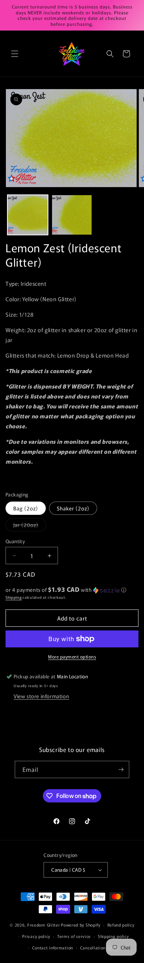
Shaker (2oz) (73, 508)
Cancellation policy (99, 947)
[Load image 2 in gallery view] (72, 215)
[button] (15, 54)
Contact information (52, 947)
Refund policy (120, 925)
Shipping (14, 597)
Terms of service (74, 936)
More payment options (72, 656)
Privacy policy (36, 936)
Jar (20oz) (29, 526)
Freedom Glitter (43, 925)
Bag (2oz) (25, 508)
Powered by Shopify (80, 925)
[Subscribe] (121, 769)
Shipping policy (113, 936)
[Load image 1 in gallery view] (27, 215)
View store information (41, 696)
